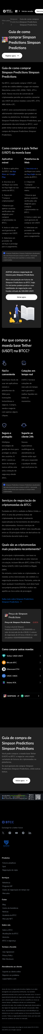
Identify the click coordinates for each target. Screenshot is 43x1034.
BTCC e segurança (9, 941)
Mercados (6, 893)
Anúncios (5, 937)
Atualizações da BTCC (10, 934)
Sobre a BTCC (7, 930)
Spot (4, 866)
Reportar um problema (10, 975)
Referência (6, 883)
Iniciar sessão (27, 11)
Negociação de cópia (10, 870)
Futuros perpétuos (9, 863)
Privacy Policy (7, 955)
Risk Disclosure (7, 959)
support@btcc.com (9, 979)
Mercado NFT (7, 919)
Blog (4, 905)
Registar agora (10, 56)
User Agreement (8, 952)
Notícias (5, 912)
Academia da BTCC (9, 915)
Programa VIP (7, 886)
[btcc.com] (8, 11)
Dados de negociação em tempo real (15, 890)
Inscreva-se (31, 168)
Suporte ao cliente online (11, 972)
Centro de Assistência (10, 908)
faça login (31, 174)
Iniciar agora (21, 297)
